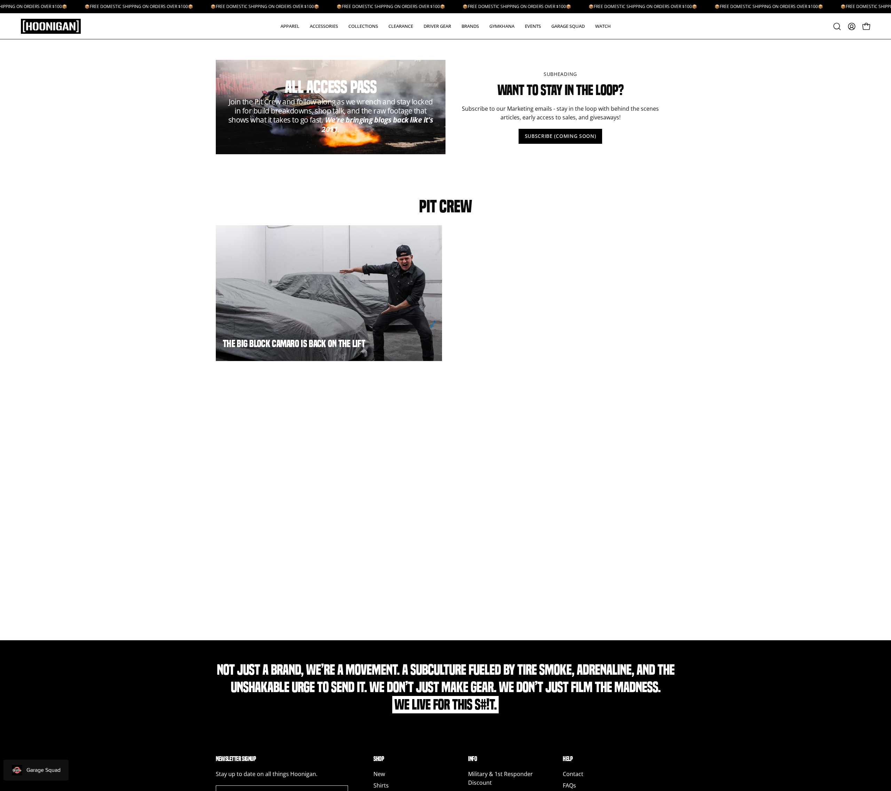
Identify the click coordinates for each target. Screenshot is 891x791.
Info (472, 758)
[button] (290, 26)
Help (568, 758)
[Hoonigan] (55, 26)
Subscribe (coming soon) (560, 136)
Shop (378, 758)
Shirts (381, 785)
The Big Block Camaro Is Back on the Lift (294, 344)
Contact (573, 774)
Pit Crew (445, 206)
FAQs (569, 785)
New (379, 774)
